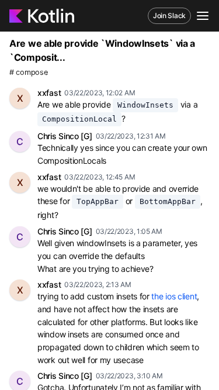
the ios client (174, 296)
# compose (28, 72)
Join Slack (169, 15)
